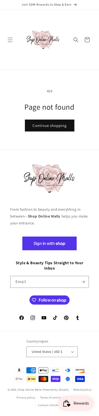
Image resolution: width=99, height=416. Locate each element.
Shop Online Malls (30, 389)
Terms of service (50, 397)
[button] (10, 39)
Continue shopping (49, 125)
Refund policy (82, 389)
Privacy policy (25, 397)
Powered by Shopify (56, 389)
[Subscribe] (83, 282)
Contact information (51, 405)
